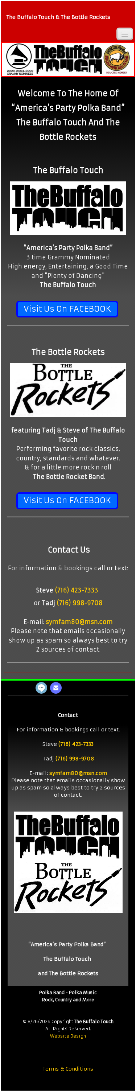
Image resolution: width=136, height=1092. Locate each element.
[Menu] (124, 34)
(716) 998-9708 (80, 603)
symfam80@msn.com (79, 621)
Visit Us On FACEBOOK (67, 309)
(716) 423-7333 (76, 590)
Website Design (68, 1036)
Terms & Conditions (68, 1069)
